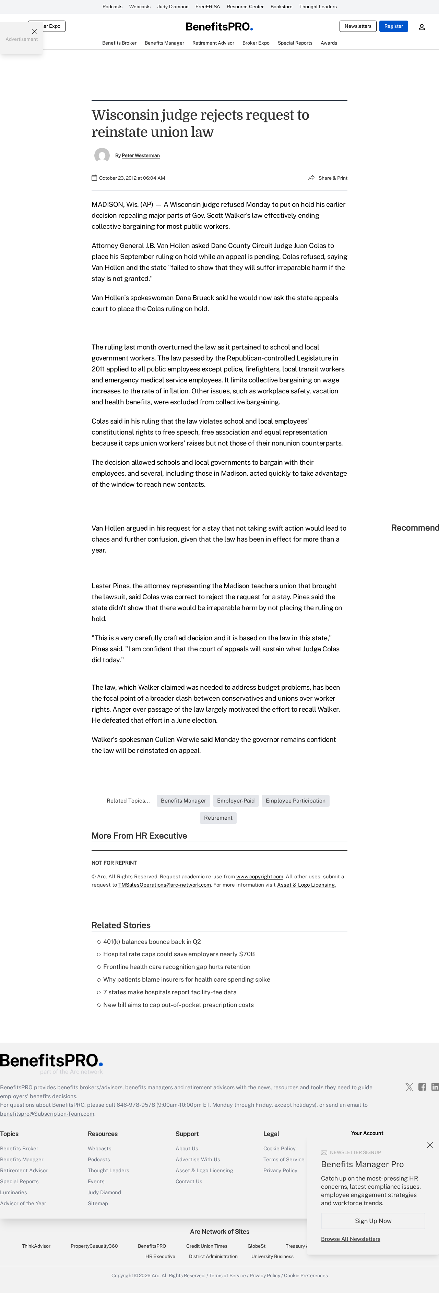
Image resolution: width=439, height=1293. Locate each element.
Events (96, 1181)
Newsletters (358, 26)
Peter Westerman (141, 155)
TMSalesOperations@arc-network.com (164, 885)
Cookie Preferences (306, 1275)
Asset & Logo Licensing (204, 1170)
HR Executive (160, 1256)
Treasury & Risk (303, 1246)
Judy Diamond (173, 6)
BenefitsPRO (152, 1246)
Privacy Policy (265, 1275)
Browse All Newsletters (350, 1239)
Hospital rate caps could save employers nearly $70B (179, 954)
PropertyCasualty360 (94, 1246)
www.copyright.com (259, 876)
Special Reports (19, 1181)
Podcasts (112, 6)
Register (393, 26)
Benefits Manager (22, 1159)
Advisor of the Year (23, 1203)
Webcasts (140, 6)
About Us (187, 1148)
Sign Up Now (373, 1220)
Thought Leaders (318, 6)
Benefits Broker (19, 1148)
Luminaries (13, 1192)
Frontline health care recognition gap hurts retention (176, 966)
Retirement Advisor (24, 1170)
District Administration (213, 1256)
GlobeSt (256, 1246)
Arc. (156, 1275)
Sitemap (98, 1203)
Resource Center (245, 6)
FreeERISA (207, 6)
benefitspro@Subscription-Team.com (47, 1114)
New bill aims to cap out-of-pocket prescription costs (178, 1004)
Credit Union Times (206, 1246)
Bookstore (282, 6)
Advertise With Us (198, 1159)
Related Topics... (128, 800)
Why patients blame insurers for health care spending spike (186, 979)
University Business (272, 1256)
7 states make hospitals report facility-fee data (170, 992)
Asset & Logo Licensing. (306, 885)
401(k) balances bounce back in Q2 (152, 941)
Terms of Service (227, 1275)
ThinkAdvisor (36, 1246)
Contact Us (189, 1181)
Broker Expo (46, 26)
